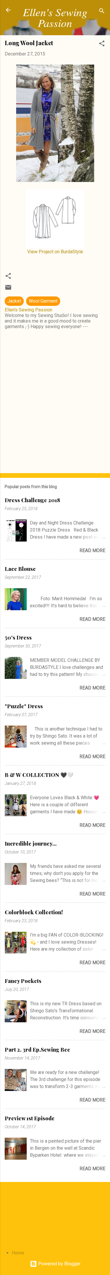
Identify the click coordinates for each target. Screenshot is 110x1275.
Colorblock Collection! (34, 912)
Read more (92, 550)
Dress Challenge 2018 (32, 500)
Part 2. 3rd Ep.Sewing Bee (37, 1049)
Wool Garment (43, 301)
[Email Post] (8, 289)
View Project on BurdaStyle (55, 251)
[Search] (101, 12)
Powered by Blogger (58, 1263)
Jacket (14, 301)
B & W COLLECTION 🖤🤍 (39, 774)
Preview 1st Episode (30, 1118)
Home (18, 1253)
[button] (101, 44)
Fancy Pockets (23, 980)
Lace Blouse (20, 568)
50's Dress (18, 637)
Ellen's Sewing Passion (55, 17)
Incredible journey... (31, 843)
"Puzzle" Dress (24, 706)
